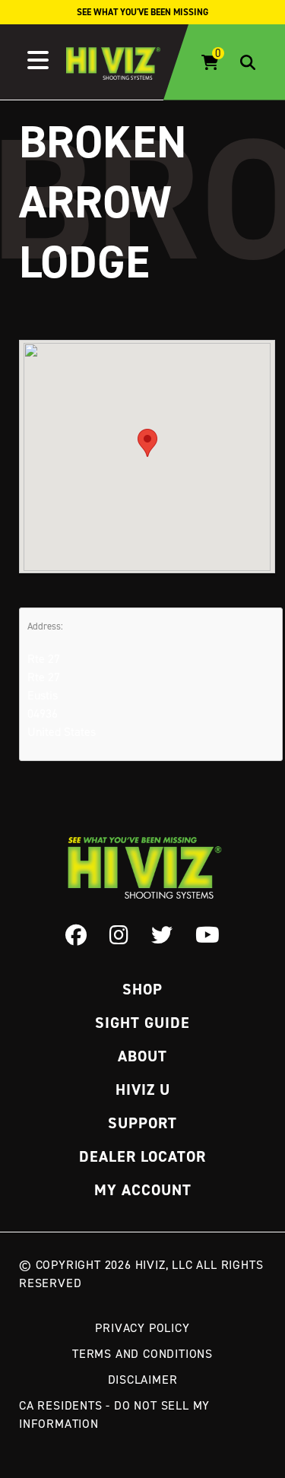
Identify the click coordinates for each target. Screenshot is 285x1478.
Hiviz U (143, 1089)
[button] (147, 443)
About (142, 1056)
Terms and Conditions (142, 1353)
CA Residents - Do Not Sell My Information (114, 1414)
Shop (142, 989)
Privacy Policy (142, 1327)
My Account (143, 1190)
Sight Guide (142, 1022)
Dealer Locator (142, 1156)
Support (142, 1123)
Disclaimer (143, 1379)
